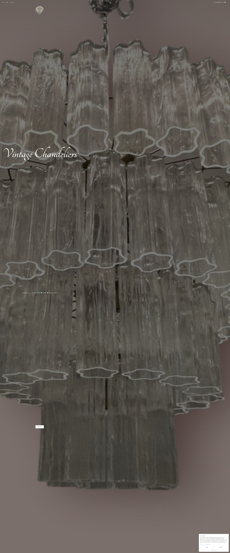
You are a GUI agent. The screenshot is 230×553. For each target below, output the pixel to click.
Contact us (12, 2)
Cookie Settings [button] (213, 550)
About (7, 2)
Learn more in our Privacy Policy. (205, 544)
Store (3, 2)
